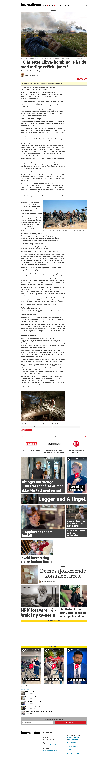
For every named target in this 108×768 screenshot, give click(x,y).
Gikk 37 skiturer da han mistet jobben (35, 702)
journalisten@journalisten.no (51, 745)
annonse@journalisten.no (50, 750)
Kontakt (67, 5)
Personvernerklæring (72, 746)
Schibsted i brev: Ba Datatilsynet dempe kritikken (39, 706)
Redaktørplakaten (73, 739)
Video (44, 5)
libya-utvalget (56, 426)
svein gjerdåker (32, 426)
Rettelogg (69, 749)
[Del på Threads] (83, 79)
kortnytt (68, 426)
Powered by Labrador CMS (54, 766)
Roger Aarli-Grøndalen (49, 734)
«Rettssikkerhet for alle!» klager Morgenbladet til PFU (40, 711)
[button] (22, 437)
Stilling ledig (59, 5)
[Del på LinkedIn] (81, 79)
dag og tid (74, 426)
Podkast (51, 5)
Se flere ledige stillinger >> (54, 455)
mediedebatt (49, 426)
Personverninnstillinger (73, 753)
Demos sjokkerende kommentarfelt (35, 697)
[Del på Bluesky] (86, 79)
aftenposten (24, 426)
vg (78, 426)
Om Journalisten (71, 742)
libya (63, 426)
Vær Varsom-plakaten (73, 737)
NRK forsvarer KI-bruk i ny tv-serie (34, 692)
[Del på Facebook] (78, 79)
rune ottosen (41, 426)
